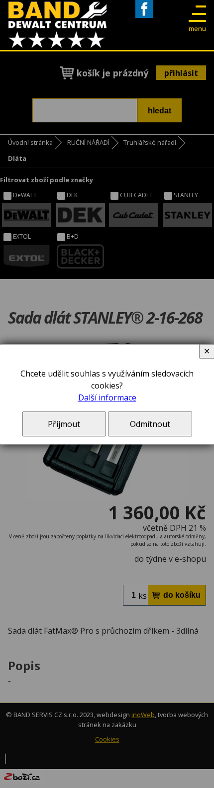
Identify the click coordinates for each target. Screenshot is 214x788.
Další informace (107, 397)
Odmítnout (150, 423)
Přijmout (64, 423)
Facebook (144, 17)
